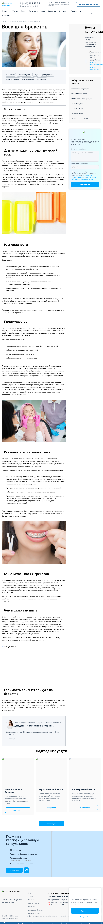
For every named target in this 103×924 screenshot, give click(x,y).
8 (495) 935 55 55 (58, 896)
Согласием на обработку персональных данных (94, 68)
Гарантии (52, 11)
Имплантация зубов (79, 94)
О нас (4, 11)
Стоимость (41, 79)
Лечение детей (77, 108)
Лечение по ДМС (34, 913)
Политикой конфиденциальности (96, 63)
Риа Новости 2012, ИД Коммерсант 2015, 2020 (59, 4)
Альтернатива (28, 79)
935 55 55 (30, 3)
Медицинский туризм (35, 910)
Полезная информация (18, 21)
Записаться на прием (88, 4)
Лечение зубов (77, 103)
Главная (5, 21)
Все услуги (51, 824)
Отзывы (62, 11)
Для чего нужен (24, 74)
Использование (12, 79)
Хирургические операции (81, 99)
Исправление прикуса (80, 89)
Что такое (10, 74)
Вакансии (31, 907)
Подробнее (18, 810)
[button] (98, 890)
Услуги (15, 11)
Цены (43, 11)
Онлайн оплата (33, 903)
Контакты (6, 15)
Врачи (23, 11)
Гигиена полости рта (79, 118)
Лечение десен (77, 113)
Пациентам (76, 11)
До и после (33, 11)
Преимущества (47, 74)
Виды (35, 74)
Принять (85, 911)
